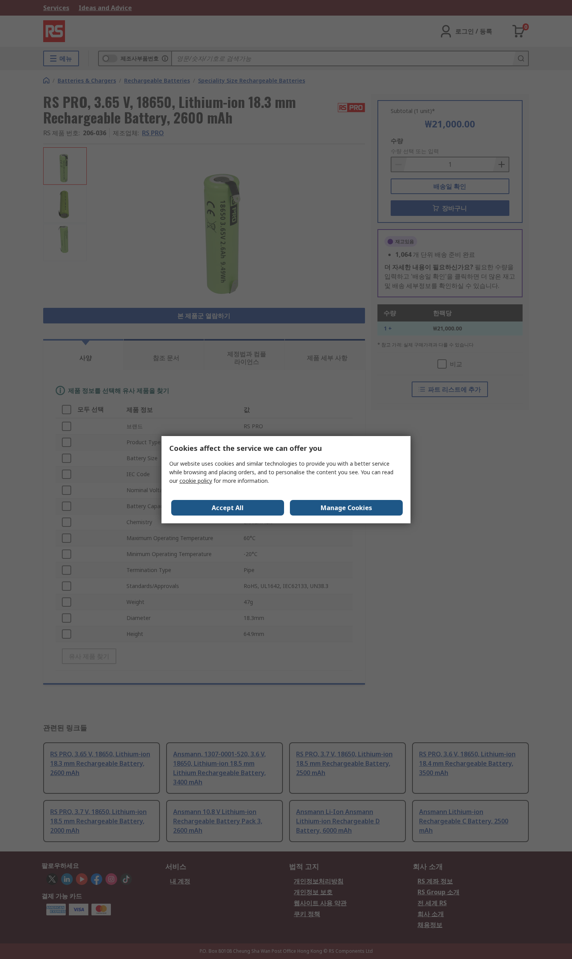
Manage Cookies (346, 507)
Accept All (228, 507)
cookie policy (195, 480)
